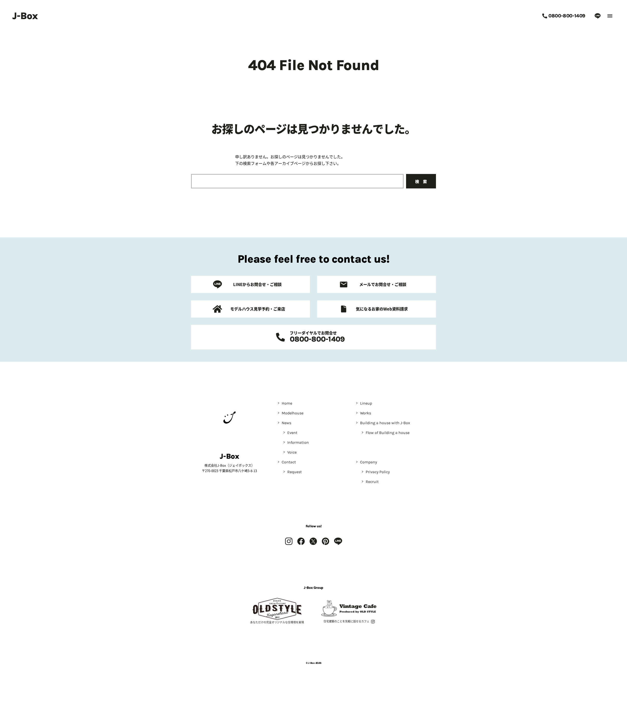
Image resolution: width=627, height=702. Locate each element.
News (286, 422)
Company (368, 462)
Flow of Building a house (388, 432)
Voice (292, 452)
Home (287, 403)
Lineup (366, 403)
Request (294, 471)
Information (298, 442)
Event (292, 432)
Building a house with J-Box (385, 422)
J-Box (25, 16)
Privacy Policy (378, 471)
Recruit (372, 481)
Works (365, 413)
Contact (289, 462)
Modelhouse (292, 413)
